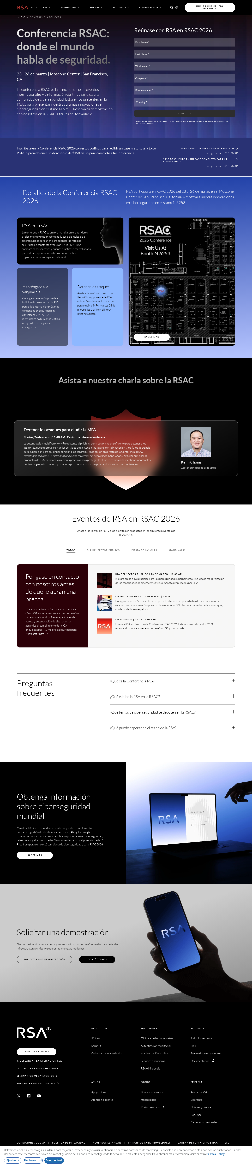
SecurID (96, 1045)
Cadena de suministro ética (198, 1143)
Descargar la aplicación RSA (41, 1061)
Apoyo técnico (99, 1092)
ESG (227, 1143)
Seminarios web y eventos (35, 1076)
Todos (71, 550)
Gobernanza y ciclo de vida (107, 1053)
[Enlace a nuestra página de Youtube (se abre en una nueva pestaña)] (39, 1096)
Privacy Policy (215, 1154)
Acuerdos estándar (107, 1143)
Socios (146, 1082)
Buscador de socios (152, 1092)
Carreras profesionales (204, 1122)
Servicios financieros (153, 1061)
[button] (172, 7)
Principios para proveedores (149, 1143)
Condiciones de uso (31, 1143)
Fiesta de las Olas (144, 550)
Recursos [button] (119, 7)
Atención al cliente (102, 1099)
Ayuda (95, 1082)
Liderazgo (196, 1099)
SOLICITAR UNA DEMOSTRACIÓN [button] (44, 959)
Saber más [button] (152, 337)
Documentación (200, 1061)
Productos (99, 1028)
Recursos (197, 1028)
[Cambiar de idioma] (176, 7)
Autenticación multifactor (156, 1045)
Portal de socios (150, 1107)
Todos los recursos (201, 1038)
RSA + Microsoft (150, 1068)
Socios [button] (94, 7)
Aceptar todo (54, 1160)
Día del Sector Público (103, 550)
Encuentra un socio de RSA (36, 1083)
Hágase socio (148, 1099)
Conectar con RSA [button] (37, 1051)
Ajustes (11, 1160)
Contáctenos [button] (148, 7)
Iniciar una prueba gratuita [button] (210, 7)
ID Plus (95, 1038)
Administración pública (154, 1053)
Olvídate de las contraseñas (157, 1038)
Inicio (21, 17)
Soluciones (149, 1028)
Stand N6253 (177, 550)
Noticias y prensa (201, 1107)
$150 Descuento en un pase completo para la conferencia (195, 160)
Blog (193, 1045)
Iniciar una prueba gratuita (37, 1068)
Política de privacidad (69, 1143)
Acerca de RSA (199, 1092)
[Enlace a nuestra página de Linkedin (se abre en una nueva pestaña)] (29, 1096)
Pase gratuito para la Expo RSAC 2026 (208, 148)
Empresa (197, 1082)
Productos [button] (69, 7)
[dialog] (126, 1156)
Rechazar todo (33, 1160)
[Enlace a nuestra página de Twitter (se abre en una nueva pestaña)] (19, 1096)
